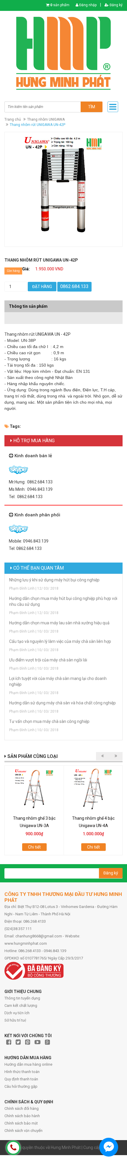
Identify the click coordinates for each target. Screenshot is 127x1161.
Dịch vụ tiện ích (17, 1013)
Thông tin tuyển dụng (22, 998)
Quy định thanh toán (21, 1079)
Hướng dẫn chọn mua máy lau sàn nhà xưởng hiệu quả (59, 623)
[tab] (63, 315)
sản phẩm (59, 5)
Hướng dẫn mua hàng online (28, 1064)
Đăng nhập (87, 5)
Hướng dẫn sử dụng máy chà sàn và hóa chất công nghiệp (62, 703)
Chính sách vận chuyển (23, 1130)
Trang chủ (12, 119)
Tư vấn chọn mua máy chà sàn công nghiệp (49, 721)
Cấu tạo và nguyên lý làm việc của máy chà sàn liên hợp (60, 641)
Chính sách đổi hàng (21, 1108)
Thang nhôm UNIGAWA (46, 119)
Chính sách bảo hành (22, 1116)
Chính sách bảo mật (21, 1123)
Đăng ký (116, 5)
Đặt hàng (42, 286)
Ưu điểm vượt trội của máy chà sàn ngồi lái (48, 660)
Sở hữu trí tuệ (15, 1020)
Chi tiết (34, 847)
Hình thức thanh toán (22, 1071)
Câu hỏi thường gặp (21, 1086)
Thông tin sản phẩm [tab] (28, 306)
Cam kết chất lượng (20, 1005)
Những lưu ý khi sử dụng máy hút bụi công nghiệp (54, 580)
